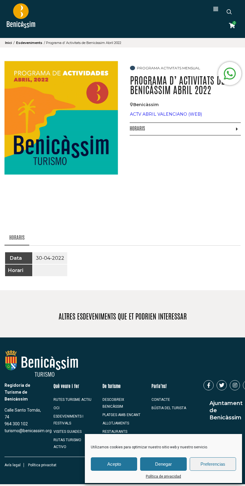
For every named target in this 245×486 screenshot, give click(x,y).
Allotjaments (115, 423)
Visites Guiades (67, 432)
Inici (8, 43)
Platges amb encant (121, 415)
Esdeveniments (29, 43)
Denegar (163, 464)
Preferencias (212, 464)
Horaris (16, 238)
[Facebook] (208, 385)
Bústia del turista (168, 408)
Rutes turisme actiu (72, 400)
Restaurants (114, 432)
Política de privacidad (163, 476)
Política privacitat (42, 465)
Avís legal (12, 465)
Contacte (160, 400)
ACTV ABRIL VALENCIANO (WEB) (166, 114)
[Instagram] (235, 385)
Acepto (114, 464)
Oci (56, 408)
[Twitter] (221, 385)
